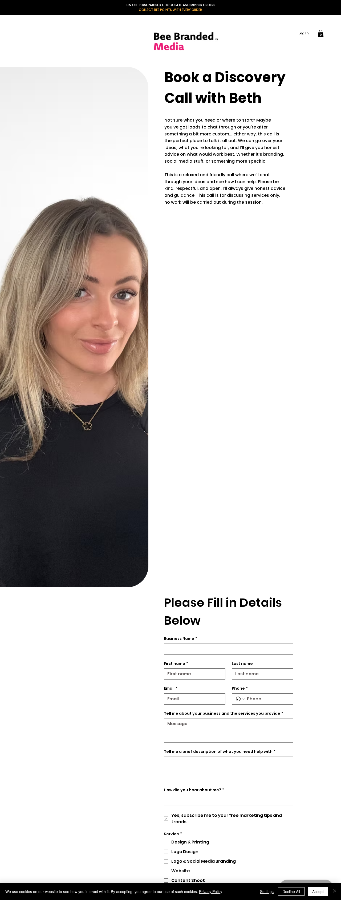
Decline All (291, 891)
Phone (240, 688)
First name (176, 663)
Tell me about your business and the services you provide (223, 713)
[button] (321, 33)
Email (170, 688)
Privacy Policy (210, 891)
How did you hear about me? (194, 790)
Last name (242, 663)
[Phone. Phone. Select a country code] (240, 699)
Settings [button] (267, 891)
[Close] (334, 891)
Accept (318, 891)
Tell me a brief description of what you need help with (219, 751)
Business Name (180, 638)
